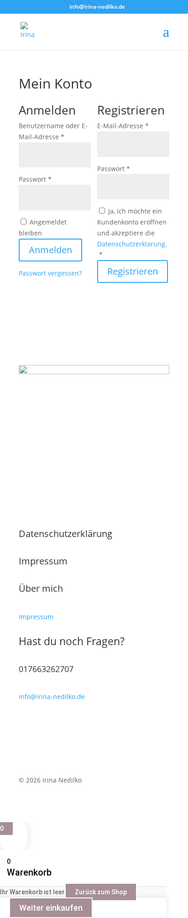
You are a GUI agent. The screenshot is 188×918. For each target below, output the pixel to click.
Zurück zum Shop (101, 892)
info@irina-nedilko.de (52, 696)
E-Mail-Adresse (133, 125)
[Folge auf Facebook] (26, 736)
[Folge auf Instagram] (62, 736)
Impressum (43, 561)
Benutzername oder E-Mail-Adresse (55, 131)
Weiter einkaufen (51, 908)
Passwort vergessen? (50, 273)
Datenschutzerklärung (131, 244)
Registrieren (132, 271)
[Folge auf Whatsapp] (44, 736)
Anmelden (50, 250)
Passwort (53, 178)
